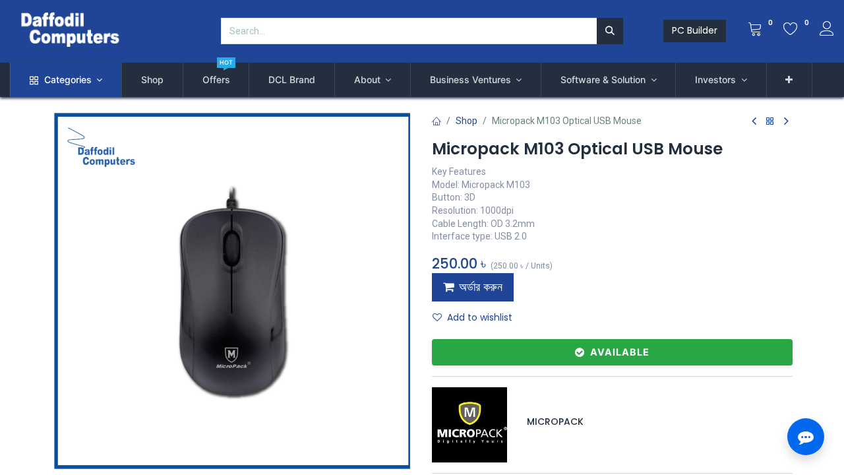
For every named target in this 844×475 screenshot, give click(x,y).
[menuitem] (152, 80)
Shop (466, 120)
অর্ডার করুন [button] (480, 287)
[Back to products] (770, 122)
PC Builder (694, 30)
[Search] (610, 31)
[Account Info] (827, 30)
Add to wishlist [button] (479, 317)
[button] (789, 80)
